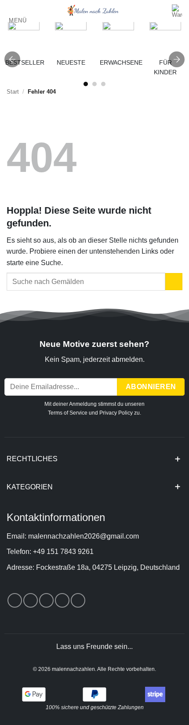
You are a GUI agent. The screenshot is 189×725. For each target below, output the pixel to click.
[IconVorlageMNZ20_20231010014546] (118, 37)
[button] (17, 14)
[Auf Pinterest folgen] (46, 600)
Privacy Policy (116, 413)
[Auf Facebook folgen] (14, 600)
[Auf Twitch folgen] (78, 600)
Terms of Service (67, 413)
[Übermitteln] (173, 281)
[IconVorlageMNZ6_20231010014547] (165, 37)
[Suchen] (162, 11)
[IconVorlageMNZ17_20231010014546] (71, 37)
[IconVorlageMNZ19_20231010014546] (24, 37)
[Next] (177, 59)
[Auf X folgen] (30, 600)
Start (13, 91)
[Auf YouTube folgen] (62, 600)
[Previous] (12, 59)
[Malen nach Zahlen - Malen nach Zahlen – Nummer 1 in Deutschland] (93, 11)
